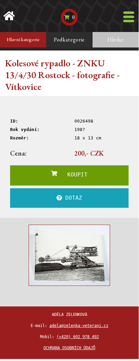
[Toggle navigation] (129, 17)
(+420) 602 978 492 (78, 336)
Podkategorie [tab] (69, 39)
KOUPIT (72, 174)
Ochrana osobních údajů (69, 348)
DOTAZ (72, 198)
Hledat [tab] (115, 39)
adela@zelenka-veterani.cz (78, 325)
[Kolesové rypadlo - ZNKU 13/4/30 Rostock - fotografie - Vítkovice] (69, 255)
